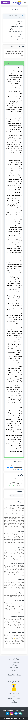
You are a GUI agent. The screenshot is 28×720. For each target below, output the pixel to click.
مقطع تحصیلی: (19, 26)
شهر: (21, 21)
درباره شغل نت (14, 665)
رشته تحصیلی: (19, 29)
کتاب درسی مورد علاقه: (17, 36)
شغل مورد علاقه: (18, 34)
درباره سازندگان (14, 667)
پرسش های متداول (14, 662)
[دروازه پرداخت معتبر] (14, 688)
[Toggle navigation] (24, 2)
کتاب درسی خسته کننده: (16, 39)
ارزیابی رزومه (11, 485)
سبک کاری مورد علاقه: (17, 31)
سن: (21, 24)
